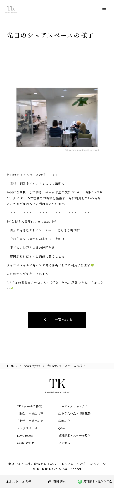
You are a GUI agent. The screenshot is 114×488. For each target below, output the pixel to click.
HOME (12, 365)
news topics (32, 365)
